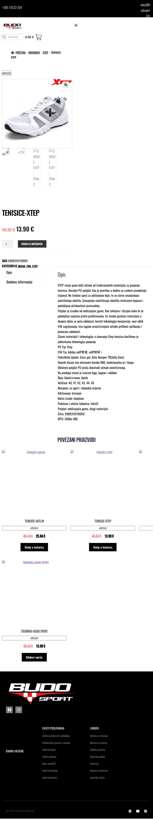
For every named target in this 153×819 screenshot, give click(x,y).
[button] (76, 25)
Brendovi (34, 52)
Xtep (45, 52)
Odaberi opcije (34, 657)
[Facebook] (9, 709)
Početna (21, 52)
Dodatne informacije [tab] (19, 281)
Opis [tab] (9, 272)
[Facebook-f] (129, 811)
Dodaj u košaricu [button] (34, 547)
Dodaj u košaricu (32, 244)
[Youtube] (137, 811)
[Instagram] (18, 709)
